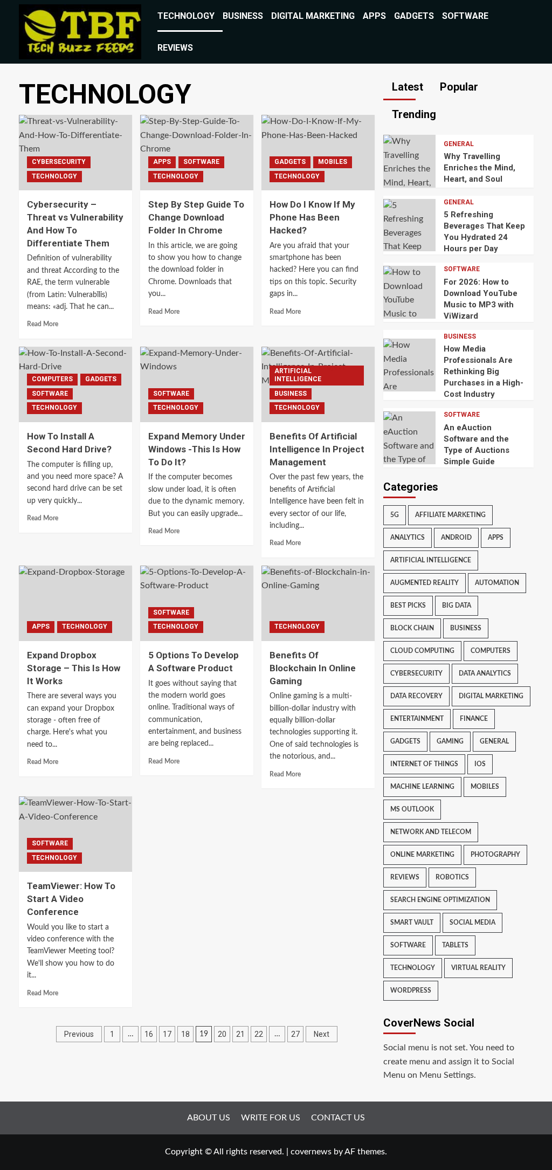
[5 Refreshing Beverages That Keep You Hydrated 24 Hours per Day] (409, 246)
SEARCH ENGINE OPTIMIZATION (440, 900)
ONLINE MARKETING (422, 854)
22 (258, 1034)
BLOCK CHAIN (412, 628)
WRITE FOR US (270, 1117)
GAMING (450, 741)
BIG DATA (456, 605)
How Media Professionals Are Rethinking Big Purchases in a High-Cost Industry (483, 371)
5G (394, 515)
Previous (79, 1034)
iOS (480, 764)
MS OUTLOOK (412, 809)
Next (321, 1034)
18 (185, 1034)
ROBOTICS (452, 877)
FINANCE (474, 718)
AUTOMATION (497, 583)
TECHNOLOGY (186, 16)
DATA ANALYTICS (485, 673)
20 (222, 1034)
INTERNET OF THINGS (424, 764)
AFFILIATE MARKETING (450, 515)
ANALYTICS (407, 537)
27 (295, 1034)
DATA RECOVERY (416, 696)
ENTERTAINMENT (417, 718)
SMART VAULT (411, 922)
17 (167, 1034)
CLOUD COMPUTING (422, 651)
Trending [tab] (412, 114)
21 (240, 1034)
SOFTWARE (465, 16)
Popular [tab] (457, 86)
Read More (42, 324)
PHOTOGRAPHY (495, 854)
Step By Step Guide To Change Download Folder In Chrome (196, 217)
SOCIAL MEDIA (472, 922)
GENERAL (459, 144)
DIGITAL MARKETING (313, 16)
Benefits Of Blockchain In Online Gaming (313, 668)
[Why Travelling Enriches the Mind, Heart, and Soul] (409, 168)
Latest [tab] (406, 86)
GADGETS (414, 16)
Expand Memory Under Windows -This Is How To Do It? (196, 449)
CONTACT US (338, 1117)
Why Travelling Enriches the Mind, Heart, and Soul (479, 168)
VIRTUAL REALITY (478, 968)
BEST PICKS (408, 605)
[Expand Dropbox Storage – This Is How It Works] (75, 603)
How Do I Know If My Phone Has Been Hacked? (312, 217)
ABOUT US (208, 1117)
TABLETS (455, 945)
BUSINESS (243, 16)
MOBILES (332, 162)
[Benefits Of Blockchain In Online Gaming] (318, 603)
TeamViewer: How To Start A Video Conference (71, 898)
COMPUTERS (52, 379)
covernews (311, 1151)
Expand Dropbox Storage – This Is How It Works (73, 668)
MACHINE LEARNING (422, 786)
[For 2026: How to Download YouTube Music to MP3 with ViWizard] (409, 299)
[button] (527, 32)
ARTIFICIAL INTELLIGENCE (297, 375)
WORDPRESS (410, 990)
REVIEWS (175, 48)
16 (148, 1034)
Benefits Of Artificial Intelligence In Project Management (317, 449)
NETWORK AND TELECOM (430, 832)
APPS (374, 16)
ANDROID (456, 537)
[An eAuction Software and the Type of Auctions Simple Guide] (409, 445)
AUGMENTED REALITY (424, 583)
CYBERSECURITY (59, 162)
